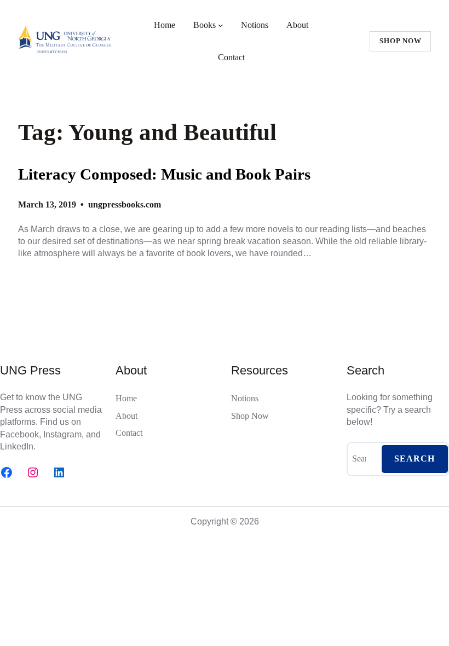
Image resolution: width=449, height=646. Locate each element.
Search (414, 458)
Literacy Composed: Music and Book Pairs (164, 174)
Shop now (400, 41)
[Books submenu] (220, 25)
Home (164, 25)
